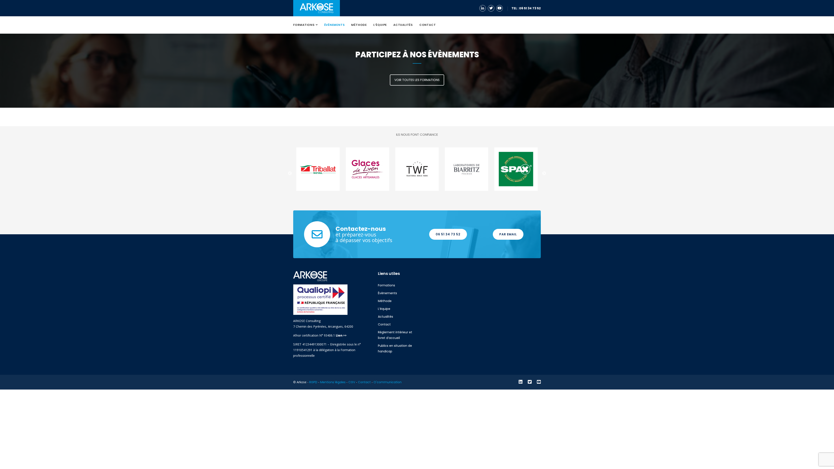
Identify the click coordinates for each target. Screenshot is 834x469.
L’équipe (380, 25)
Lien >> (341, 335)
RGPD (313, 382)
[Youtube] (500, 8)
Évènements (334, 25)
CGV (351, 382)
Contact (427, 25)
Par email (508, 234)
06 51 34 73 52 (448, 234)
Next (544, 173)
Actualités (403, 25)
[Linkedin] (483, 8)
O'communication (388, 382)
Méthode (359, 25)
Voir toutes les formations (417, 80)
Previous (290, 173)
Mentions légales (333, 382)
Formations (304, 25)
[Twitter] (491, 8)
